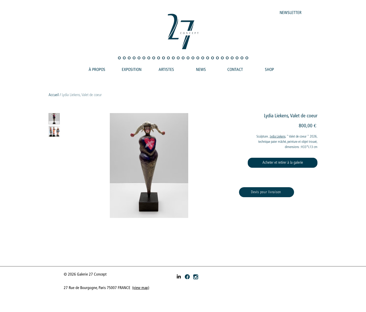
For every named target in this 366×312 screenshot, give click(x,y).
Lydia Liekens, (278, 136)
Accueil (54, 95)
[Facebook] (187, 276)
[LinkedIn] (178, 276)
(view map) (140, 288)
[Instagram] (195, 276)
